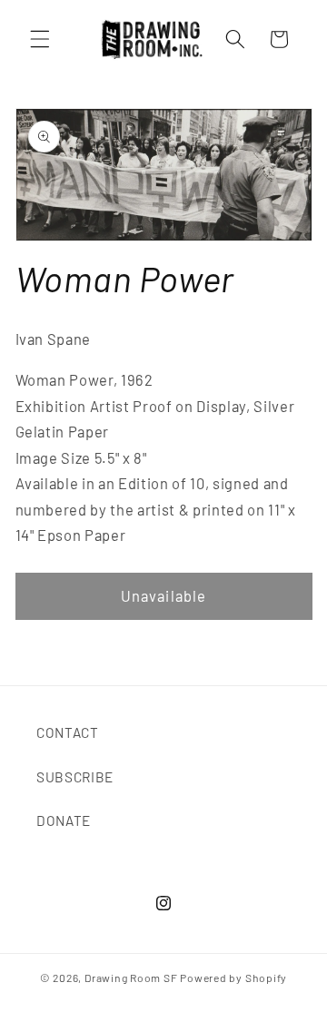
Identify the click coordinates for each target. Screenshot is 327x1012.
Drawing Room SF (131, 977)
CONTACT (67, 732)
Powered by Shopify (233, 977)
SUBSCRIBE (75, 777)
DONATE (63, 820)
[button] (40, 39)
